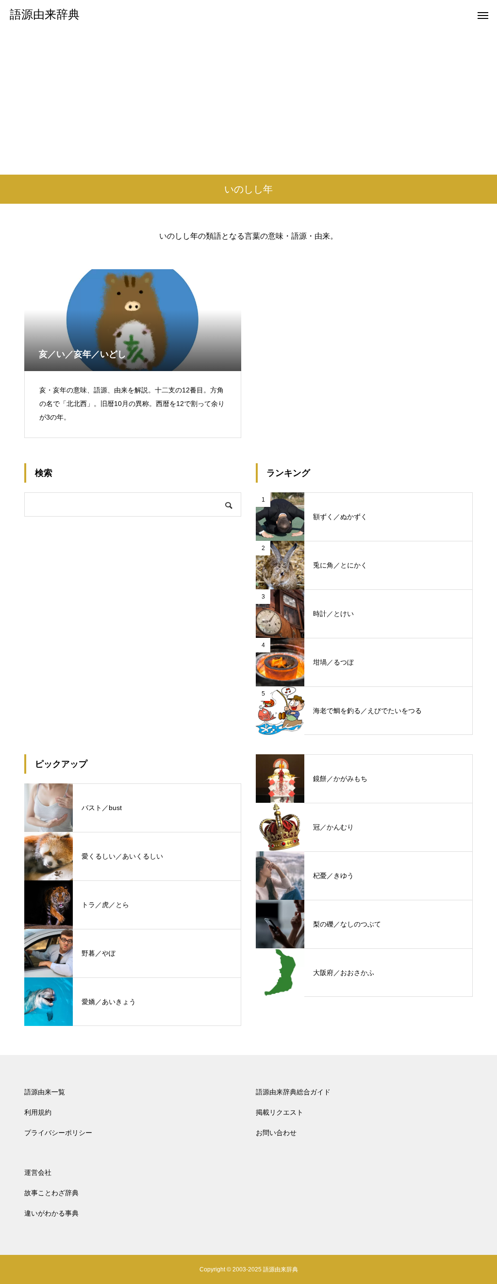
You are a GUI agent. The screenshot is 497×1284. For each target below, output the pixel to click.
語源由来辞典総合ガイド (293, 1092)
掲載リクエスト (279, 1112)
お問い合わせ (276, 1133)
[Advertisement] (248, 102)
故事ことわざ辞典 (51, 1193)
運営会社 (37, 1172)
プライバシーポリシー (58, 1133)
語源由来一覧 (44, 1092)
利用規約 (37, 1112)
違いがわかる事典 (51, 1213)
